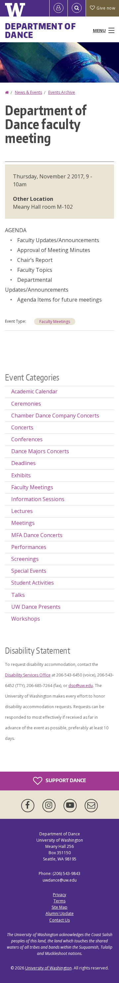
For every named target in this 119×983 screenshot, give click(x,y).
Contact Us (59, 920)
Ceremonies (26, 403)
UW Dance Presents (35, 606)
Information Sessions (37, 499)
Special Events (28, 570)
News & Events (28, 92)
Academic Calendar (34, 391)
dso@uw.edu (80, 685)
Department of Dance (40, 30)
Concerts (22, 427)
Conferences (27, 439)
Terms (59, 901)
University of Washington (48, 968)
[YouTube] (71, 805)
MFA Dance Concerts (36, 535)
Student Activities (32, 582)
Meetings (23, 523)
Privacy (59, 894)
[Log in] (58, 8)
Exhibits (21, 475)
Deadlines (23, 463)
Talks (18, 595)
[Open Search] (77, 8)
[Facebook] (29, 805)
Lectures (22, 511)
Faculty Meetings (54, 321)
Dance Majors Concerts (40, 451)
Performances (28, 547)
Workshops (25, 618)
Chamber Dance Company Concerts (55, 415)
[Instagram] (50, 805)
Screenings (25, 559)
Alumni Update (60, 913)
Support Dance (65, 780)
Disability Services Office (28, 675)
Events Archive (61, 92)
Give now (106, 8)
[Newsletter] (91, 805)
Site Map (59, 907)
